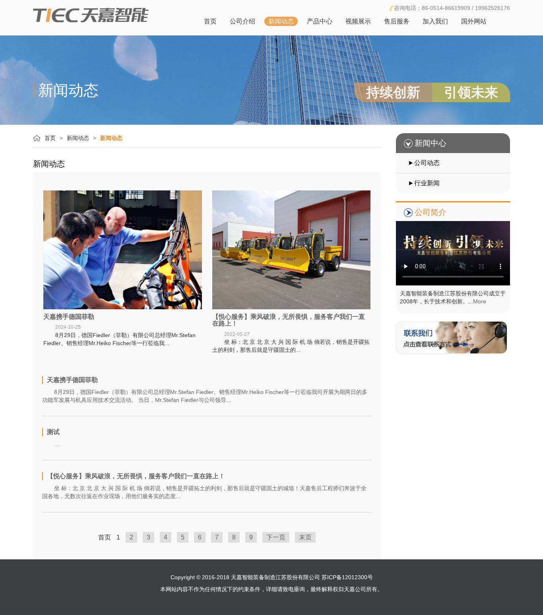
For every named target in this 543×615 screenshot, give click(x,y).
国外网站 (474, 21)
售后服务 (396, 21)
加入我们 (435, 21)
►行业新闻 (424, 183)
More (479, 301)
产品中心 (319, 21)
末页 (305, 537)
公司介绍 (242, 21)
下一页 (275, 537)
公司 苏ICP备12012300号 (341, 577)
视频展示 (358, 21)
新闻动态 (281, 21)
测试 (53, 432)
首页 (210, 21)
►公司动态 (424, 162)
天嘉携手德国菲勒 (68, 316)
